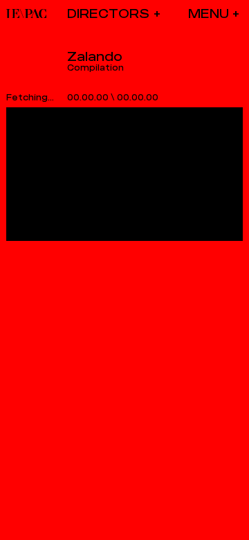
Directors (108, 13)
